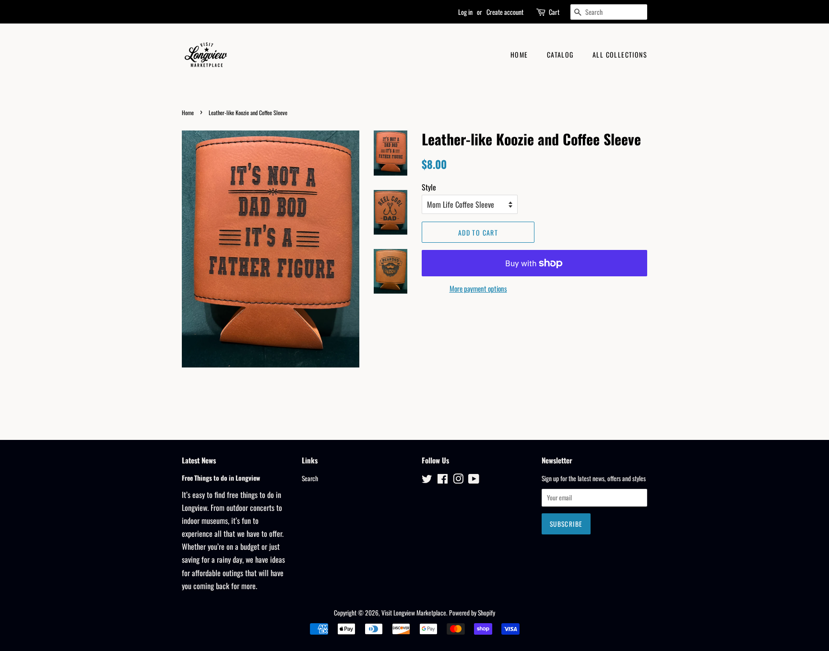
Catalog (560, 54)
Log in (465, 12)
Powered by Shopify (472, 612)
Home (519, 54)
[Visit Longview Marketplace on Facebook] (442, 480)
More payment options (478, 288)
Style (429, 187)
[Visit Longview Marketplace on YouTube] (473, 480)
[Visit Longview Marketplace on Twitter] (427, 480)
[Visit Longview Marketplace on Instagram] (458, 480)
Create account (504, 12)
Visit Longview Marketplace (413, 612)
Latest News (199, 460)
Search (310, 478)
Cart (554, 12)
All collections (619, 54)
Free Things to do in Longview (221, 478)
